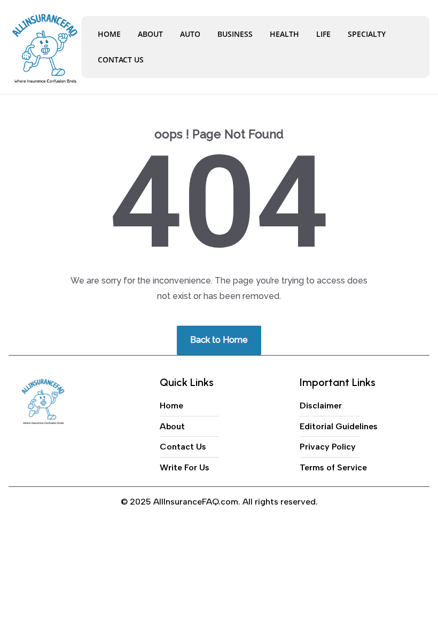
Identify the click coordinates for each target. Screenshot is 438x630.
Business (235, 34)
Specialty (367, 34)
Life (323, 34)
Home (109, 34)
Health (284, 34)
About (150, 34)
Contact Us (121, 59)
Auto (190, 34)
